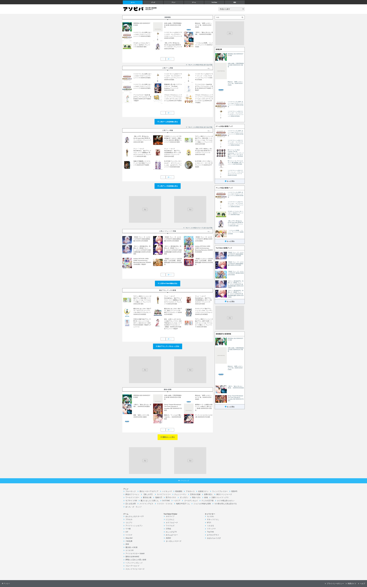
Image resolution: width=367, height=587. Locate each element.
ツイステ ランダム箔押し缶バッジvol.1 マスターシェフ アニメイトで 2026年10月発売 (142, 34)
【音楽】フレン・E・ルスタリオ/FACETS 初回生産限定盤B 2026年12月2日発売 (172, 239)
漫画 (234, 2)
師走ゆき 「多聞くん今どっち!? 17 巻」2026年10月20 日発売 (203, 25)
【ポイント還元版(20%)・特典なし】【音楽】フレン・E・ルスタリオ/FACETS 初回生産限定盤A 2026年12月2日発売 (142, 250)
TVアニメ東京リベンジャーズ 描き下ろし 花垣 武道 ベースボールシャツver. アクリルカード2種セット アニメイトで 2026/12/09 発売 (204, 140)
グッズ (153, 2)
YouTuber (214, 2)
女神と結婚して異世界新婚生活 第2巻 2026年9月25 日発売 (173, 25)
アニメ (173, 2)
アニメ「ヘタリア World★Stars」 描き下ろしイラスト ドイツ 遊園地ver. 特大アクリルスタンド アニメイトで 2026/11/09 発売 (142, 152)
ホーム (133, 2)
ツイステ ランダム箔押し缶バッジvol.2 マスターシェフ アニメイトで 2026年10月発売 (142, 86)
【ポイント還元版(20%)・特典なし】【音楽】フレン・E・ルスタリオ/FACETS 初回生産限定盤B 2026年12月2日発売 (173, 250)
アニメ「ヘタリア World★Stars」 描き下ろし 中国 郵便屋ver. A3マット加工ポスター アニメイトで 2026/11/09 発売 (172, 152)
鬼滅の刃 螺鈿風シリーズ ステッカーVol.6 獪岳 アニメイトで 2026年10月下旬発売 (142, 163)
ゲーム (194, 2)
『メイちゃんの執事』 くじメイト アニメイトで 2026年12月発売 (204, 44)
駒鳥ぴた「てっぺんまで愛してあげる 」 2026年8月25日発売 (173, 417)
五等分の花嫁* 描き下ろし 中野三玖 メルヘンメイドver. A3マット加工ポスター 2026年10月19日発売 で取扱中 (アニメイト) (142, 323)
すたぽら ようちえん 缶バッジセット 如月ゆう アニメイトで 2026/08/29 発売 (141, 44)
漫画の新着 (167, 389)
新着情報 (168, 17)
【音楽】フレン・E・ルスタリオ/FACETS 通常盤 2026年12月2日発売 (203, 239)
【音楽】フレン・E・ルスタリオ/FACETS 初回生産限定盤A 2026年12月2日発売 (141, 239)
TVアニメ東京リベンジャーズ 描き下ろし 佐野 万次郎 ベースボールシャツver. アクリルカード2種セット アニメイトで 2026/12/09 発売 (204, 323)
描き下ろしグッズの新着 (167, 290)
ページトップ (184, 480)
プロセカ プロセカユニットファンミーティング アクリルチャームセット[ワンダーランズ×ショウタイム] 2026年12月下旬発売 (204, 98)
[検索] (242, 17)
